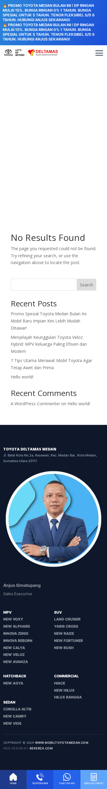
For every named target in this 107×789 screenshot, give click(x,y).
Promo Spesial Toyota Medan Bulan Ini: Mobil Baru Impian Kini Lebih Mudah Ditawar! (49, 321)
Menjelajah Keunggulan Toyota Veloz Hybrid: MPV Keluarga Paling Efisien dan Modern (49, 344)
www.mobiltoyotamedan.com (62, 742)
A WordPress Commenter (35, 403)
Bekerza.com (41, 748)
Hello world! (22, 377)
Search (86, 285)
